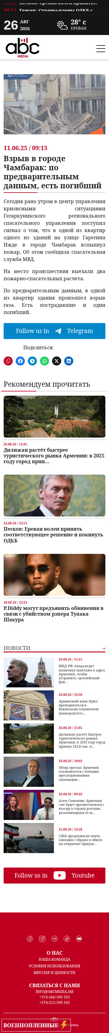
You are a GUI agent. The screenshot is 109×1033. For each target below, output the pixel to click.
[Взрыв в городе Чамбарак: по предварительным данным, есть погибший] (54, 108)
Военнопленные (32, 1025)
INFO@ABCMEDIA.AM (54, 991)
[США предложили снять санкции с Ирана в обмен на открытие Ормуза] (29, 838)
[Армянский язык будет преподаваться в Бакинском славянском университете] (29, 705)
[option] (54, 8)
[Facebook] (30, 939)
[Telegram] (54, 939)
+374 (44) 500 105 (54, 997)
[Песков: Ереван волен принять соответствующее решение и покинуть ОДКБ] (54, 495)
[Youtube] (79, 939)
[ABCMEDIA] (23, 46)
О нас (55, 953)
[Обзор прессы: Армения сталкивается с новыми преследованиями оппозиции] (29, 772)
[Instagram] (42, 939)
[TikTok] (67, 939)
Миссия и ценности (54, 972)
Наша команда (54, 959)
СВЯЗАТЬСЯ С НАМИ (54, 985)
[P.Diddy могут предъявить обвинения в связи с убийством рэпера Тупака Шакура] (54, 575)
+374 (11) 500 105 (54, 1002)
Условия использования (54, 966)
